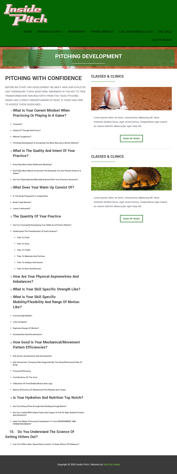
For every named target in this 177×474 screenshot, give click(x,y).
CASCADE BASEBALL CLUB (136, 31)
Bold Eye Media (111, 464)
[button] (131, 138)
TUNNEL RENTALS (102, 31)
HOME (28, 31)
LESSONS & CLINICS (49, 31)
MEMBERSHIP (76, 31)
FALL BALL (165, 31)
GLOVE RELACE (162, 39)
